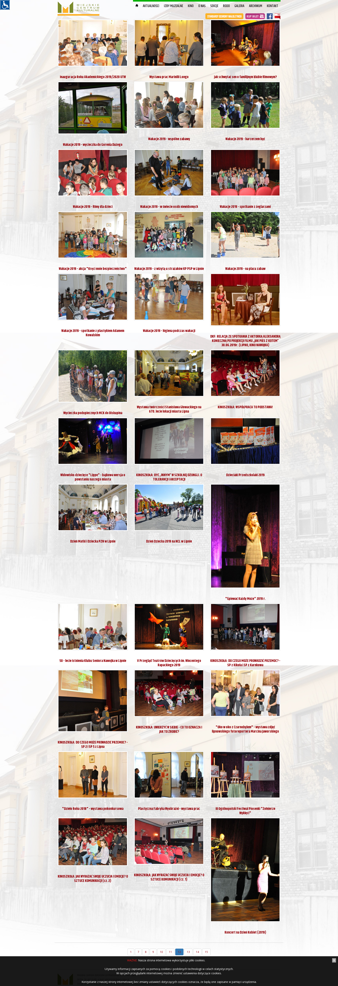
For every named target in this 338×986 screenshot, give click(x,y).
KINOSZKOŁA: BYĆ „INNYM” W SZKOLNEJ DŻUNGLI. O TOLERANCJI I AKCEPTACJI (169, 477)
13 (188, 952)
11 (170, 952)
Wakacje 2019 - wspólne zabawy (169, 139)
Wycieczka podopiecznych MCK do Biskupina (92, 413)
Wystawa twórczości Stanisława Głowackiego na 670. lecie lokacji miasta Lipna (169, 409)
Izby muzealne (173, 6)
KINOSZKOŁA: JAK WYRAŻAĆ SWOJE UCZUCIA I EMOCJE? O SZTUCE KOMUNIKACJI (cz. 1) (169, 877)
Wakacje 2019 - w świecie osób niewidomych (169, 207)
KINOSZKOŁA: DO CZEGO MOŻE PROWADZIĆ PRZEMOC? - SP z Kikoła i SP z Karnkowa (245, 663)
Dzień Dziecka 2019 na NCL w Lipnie (169, 541)
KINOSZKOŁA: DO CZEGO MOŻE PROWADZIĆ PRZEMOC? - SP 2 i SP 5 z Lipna (93, 745)
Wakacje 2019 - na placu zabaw (245, 269)
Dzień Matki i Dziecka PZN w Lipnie (92, 541)
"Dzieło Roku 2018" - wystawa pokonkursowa (92, 809)
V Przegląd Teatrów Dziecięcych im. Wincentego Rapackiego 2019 (169, 663)
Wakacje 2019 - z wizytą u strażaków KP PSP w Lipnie (169, 269)
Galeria (239, 6)
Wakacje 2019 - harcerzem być (245, 139)
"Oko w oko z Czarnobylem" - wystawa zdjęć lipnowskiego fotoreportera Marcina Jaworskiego (245, 729)
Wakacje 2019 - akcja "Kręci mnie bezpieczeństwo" (93, 269)
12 (179, 952)
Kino (191, 6)
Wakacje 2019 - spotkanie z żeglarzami (245, 207)
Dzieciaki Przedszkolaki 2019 (245, 475)
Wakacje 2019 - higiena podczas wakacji (169, 331)
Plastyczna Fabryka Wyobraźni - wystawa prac (169, 809)
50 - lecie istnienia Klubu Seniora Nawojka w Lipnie (92, 661)
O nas (202, 6)
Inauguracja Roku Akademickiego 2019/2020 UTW (93, 77)
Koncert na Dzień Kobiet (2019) (245, 932)
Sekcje (214, 6)
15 (206, 952)
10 (161, 952)
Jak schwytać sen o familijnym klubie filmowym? (245, 77)
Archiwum (255, 6)
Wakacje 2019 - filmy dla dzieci (92, 207)
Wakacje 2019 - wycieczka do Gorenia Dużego (92, 145)
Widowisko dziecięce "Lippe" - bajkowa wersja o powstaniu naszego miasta (92, 477)
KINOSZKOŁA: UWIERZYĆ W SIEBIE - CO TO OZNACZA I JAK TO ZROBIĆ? (169, 730)
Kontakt (272, 6)
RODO (226, 6)
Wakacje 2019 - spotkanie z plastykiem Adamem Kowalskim (92, 333)
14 (197, 952)
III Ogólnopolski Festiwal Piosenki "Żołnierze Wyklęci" (245, 811)
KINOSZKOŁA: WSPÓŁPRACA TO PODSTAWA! (245, 407)
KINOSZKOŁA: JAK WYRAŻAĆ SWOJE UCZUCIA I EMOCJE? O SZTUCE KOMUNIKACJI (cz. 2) (93, 879)
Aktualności (151, 6)
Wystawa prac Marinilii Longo (169, 77)
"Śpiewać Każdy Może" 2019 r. (245, 599)
